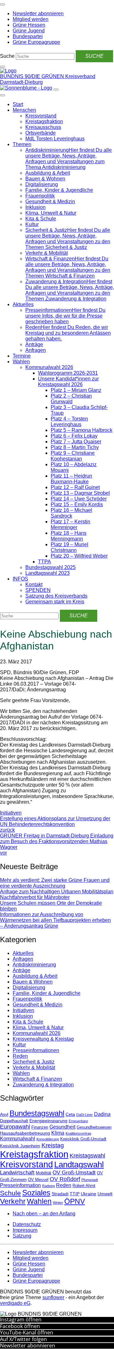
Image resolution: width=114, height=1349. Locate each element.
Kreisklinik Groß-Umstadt (83, 1139)
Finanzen (39, 1127)
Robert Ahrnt (84, 1186)
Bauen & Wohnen (45, 178)
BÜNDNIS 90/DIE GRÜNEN (32, 76)
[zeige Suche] (2, 67)
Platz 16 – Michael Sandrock (71, 513)
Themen (22, 144)
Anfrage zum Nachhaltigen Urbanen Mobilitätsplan (56, 891)
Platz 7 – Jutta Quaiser (76, 441)
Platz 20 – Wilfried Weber (79, 556)
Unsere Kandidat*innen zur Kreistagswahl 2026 (68, 381)
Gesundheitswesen (94, 1127)
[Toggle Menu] (2, 95)
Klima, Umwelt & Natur (50, 213)
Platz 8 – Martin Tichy (75, 447)
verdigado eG (15, 1303)
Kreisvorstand (40, 115)
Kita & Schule (40, 218)
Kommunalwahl (17, 1138)
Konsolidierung (47, 1139)
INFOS (20, 578)
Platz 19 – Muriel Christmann (69, 547)
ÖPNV (74, 1201)
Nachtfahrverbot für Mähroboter (35, 897)
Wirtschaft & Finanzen (37, 1079)
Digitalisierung (41, 184)
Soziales (36, 1192)
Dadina (102, 1114)
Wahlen (21, 361)
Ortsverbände (40, 133)
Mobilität (43, 1173)
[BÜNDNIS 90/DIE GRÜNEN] (8, 70)
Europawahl (15, 1127)
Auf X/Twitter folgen (23, 1339)
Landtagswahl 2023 (47, 573)
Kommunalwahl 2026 (49, 367)
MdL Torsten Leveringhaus (55, 138)
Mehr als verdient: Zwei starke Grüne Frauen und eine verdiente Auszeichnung (55, 883)
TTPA (44, 561)
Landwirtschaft (17, 1173)
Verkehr (13, 1201)
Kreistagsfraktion (44, 121)
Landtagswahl (79, 1164)
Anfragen (35, 350)
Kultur (32, 224)
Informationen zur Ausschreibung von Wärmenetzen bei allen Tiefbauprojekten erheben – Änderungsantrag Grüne (55, 920)
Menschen (24, 110)
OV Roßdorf (65, 1179)
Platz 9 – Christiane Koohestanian (73, 455)
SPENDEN (38, 590)
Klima (57, 1133)
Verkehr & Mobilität (46, 253)
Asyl (4, 1114)
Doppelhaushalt (14, 1121)
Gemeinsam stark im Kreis (54, 601)
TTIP (74, 1193)
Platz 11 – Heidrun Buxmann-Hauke (71, 478)
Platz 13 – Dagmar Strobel (80, 493)
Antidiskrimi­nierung (34, 964)
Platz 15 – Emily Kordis (77, 504)
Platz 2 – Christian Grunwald (71, 398)
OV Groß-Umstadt (74, 1173)
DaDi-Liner (84, 1115)
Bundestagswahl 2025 (50, 567)
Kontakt (33, 584)
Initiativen (11, 812)
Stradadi (60, 1193)
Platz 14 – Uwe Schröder (79, 498)
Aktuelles (23, 304)
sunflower (53, 1297)
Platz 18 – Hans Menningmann (68, 535)
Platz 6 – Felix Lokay (74, 436)
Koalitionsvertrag (78, 1133)
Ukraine (88, 1193)
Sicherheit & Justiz (33, 1061)
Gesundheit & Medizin (50, 201)
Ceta (70, 1114)
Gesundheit (62, 1127)
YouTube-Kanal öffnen (26, 1332)
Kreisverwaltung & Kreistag (43, 1039)
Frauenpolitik (40, 195)
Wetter (58, 1203)
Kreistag (52, 1145)
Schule (10, 1193)
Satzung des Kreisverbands (56, 596)
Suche (7, 56)
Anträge (34, 344)
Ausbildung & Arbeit (47, 173)
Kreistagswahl (87, 1155)
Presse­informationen (36, 1050)
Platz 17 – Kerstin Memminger (70, 524)
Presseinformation (20, 1185)
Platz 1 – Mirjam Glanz (76, 390)
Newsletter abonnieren (27, 1345)
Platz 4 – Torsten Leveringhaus (69, 421)
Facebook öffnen (20, 1326)
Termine (22, 356)
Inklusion (35, 207)
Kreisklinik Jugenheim (20, 1146)
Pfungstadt (89, 1180)
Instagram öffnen (20, 1319)
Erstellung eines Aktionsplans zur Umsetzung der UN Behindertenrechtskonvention (55, 824)
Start (18, 104)
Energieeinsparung (48, 1120)
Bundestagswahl (37, 1113)
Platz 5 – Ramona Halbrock (81, 430)
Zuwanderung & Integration (43, 1084)
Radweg (48, 1186)
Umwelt (105, 1193)
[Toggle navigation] (2, 4)
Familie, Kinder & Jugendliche (59, 190)
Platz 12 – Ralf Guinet (75, 487)
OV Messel (38, 1180)
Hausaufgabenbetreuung (25, 1133)
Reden (20, 1056)
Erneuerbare (78, 1121)
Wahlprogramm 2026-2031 (68, 373)
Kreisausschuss (43, 127)
